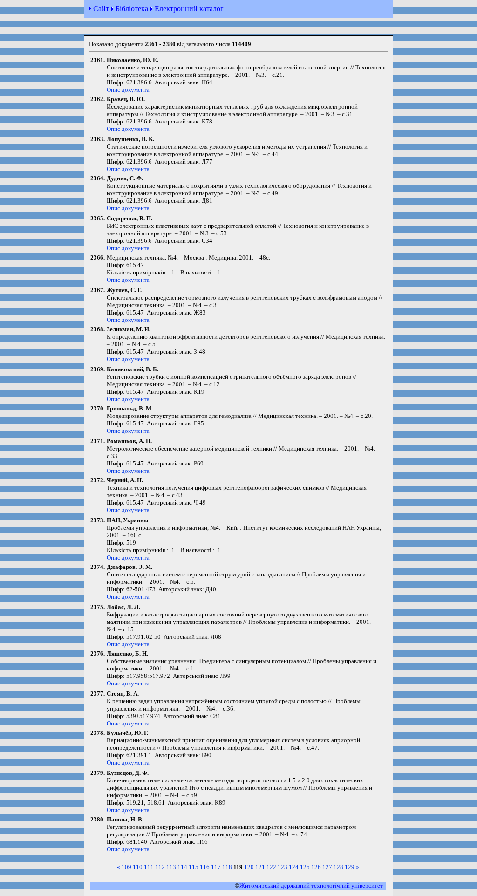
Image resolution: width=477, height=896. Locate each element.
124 (294, 866)
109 (126, 866)
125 (305, 866)
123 (282, 866)
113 (171, 866)
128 (338, 866)
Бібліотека (132, 9)
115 (193, 866)
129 (349, 866)
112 (160, 866)
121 (260, 866)
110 (138, 866)
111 (149, 866)
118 (227, 866)
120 (249, 866)
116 (205, 866)
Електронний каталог (189, 9)
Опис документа (128, 89)
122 (271, 866)
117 (216, 866)
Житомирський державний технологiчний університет (311, 885)
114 (182, 866)
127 (327, 866)
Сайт (101, 9)
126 (316, 866)
